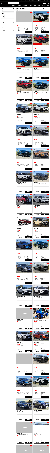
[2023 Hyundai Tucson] (41, 290)
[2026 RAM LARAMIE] (24, 427)
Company (48, 5)
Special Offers (25, 5)
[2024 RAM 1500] (24, 222)
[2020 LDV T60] (24, 199)
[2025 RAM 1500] (41, 16)
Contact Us (28, 54)
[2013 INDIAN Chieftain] (24, 16)
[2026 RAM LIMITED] (24, 359)
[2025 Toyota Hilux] (41, 108)
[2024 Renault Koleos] (24, 267)
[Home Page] (4, 3)
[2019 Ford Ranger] (41, 153)
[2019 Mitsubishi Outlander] (24, 290)
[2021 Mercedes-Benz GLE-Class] (24, 176)
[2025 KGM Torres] (24, 130)
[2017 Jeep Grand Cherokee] (41, 404)
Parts (35, 5)
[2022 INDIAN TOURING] (24, 313)
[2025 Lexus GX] (24, 108)
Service (31, 5)
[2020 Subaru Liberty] (41, 199)
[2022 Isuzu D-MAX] (41, 336)
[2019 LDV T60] (24, 404)
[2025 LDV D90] (24, 336)
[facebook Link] (48, 0)
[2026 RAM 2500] (41, 359)
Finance (43, 5)
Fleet (39, 5)
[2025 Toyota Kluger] (24, 39)
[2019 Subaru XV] (41, 427)
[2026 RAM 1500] (24, 153)
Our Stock (19, 5)
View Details (20, 54)
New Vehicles (13, 5)
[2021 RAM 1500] (24, 245)
